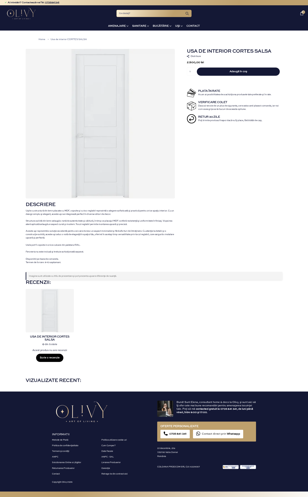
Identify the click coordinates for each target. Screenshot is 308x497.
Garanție (105, 468)
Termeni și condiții (60, 451)
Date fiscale (107, 451)
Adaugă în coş (238, 71)
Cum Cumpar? (108, 446)
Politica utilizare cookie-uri (114, 440)
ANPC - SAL (107, 457)
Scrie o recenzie (50, 357)
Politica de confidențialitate (65, 446)
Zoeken (187, 13)
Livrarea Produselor (111, 462)
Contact (193, 26)
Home (41, 39)
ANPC (55, 457)
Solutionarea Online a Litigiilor (66, 462)
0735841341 (52, 2)
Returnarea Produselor (63, 468)
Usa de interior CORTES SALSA (69, 39)
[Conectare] (294, 13)
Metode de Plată (60, 440)
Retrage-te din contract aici (114, 474)
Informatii (61, 434)
